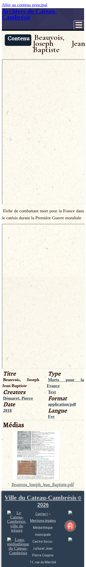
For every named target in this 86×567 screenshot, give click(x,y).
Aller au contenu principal (24, 4)
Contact (41, 514)
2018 (7, 410)
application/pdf (62, 404)
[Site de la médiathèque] (18, 552)
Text (52, 392)
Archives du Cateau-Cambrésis (29, 14)
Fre (51, 416)
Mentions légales (43, 521)
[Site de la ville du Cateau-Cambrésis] (16, 530)
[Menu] (79, 25)
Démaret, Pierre (18, 398)
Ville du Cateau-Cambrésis (43, 501)
